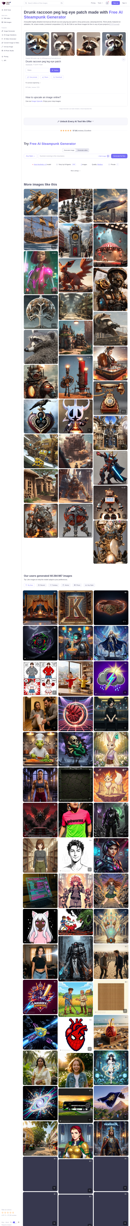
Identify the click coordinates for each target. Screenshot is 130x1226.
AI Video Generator (10, 39)
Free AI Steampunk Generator (53, 144)
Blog (3, 1222)
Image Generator (9, 31)
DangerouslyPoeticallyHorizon (52, 58)
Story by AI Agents (65, 164)
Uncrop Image (8, 46)
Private (113, 164)
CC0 (38, 87)
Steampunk (29, 64)
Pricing (93, 3)
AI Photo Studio (9, 50)
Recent (42, 585)
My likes (30, 585)
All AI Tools (7, 10)
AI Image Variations (10, 35)
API (5, 60)
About (7, 1222)
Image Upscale (37, 101)
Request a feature (6, 1225)
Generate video (83, 150)
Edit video (7, 18)
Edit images (7, 22)
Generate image (69, 150)
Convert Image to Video (11, 43)
